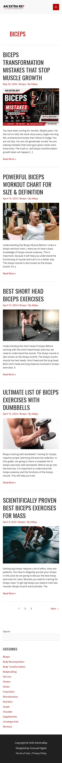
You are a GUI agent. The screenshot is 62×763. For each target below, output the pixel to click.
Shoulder (7, 711)
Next (55, 608)
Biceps (22, 84)
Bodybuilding (10, 671)
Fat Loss (7, 676)
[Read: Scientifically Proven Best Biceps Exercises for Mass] (31, 544)
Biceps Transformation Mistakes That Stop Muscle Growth (26, 66)
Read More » (9, 159)
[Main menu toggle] (56, 7)
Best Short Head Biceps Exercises (23, 295)
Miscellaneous (10, 696)
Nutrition (8, 701)
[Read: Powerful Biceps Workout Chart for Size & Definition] (31, 221)
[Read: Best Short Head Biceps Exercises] (31, 325)
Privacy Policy (39, 753)
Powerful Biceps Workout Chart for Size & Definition (27, 184)
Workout (7, 726)
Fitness (7, 681)
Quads (6, 706)
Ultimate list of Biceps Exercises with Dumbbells (31, 400)
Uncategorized (10, 721)
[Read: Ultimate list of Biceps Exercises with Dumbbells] (31, 433)
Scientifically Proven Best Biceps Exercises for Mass (29, 508)
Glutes (6, 686)
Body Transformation (14, 666)
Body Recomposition (13, 661)
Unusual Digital (38, 748)
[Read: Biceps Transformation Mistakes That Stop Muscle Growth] (31, 106)
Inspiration (9, 691)
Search (6, 631)
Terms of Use (23, 753)
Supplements (10, 716)
